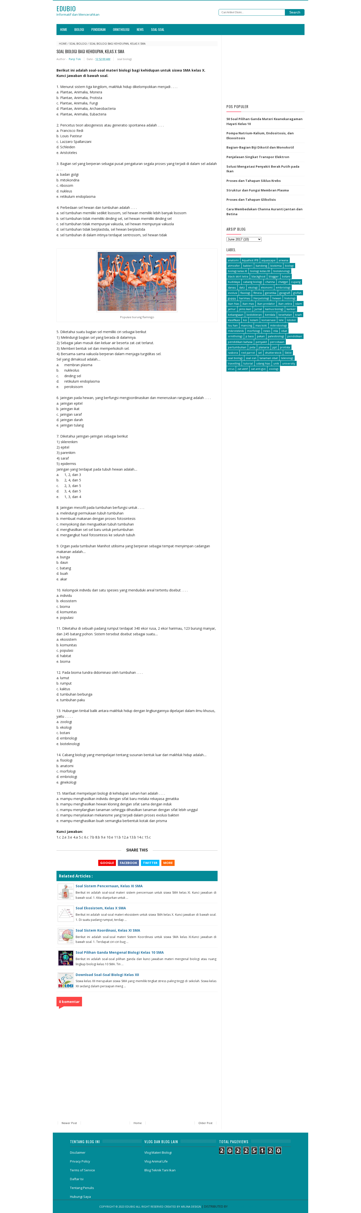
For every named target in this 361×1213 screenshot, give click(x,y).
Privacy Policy (80, 1161)
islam (298, 303)
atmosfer (234, 265)
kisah (298, 314)
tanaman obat (269, 358)
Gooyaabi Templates (245, 1206)
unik (276, 363)
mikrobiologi (278, 325)
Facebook (128, 863)
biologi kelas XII (260, 271)
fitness (257, 293)
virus (231, 369)
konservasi (269, 320)
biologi (289, 265)
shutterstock (273, 352)
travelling (234, 363)
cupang (296, 282)
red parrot (248, 352)
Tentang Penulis (82, 1188)
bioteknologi (281, 271)
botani (286, 276)
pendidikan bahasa (240, 342)
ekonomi (267, 287)
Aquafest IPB (250, 260)
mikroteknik (236, 331)
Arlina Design (191, 1206)
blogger (274, 276)
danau (232, 287)
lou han (233, 325)
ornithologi (235, 336)
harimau (244, 298)
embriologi (283, 287)
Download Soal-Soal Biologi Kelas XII (107, 974)
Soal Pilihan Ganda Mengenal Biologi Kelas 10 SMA (120, 952)
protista (285, 347)
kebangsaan (235, 314)
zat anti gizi (258, 369)
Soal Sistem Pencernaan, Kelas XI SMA (109, 886)
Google (107, 863)
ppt (274, 347)
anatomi (233, 260)
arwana (283, 260)
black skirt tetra (238, 276)
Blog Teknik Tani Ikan (160, 1170)
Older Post (205, 1123)
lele (281, 320)
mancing (246, 325)
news (266, 331)
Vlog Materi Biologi (158, 1152)
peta (252, 347)
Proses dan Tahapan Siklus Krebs (253, 180)
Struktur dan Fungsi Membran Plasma (257, 190)
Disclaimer (77, 1152)
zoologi (273, 369)
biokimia (276, 265)
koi (245, 320)
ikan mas (248, 303)
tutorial (248, 363)
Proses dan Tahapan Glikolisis (251, 199)
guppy (232, 298)
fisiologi (245, 293)
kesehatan (285, 314)
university (288, 363)
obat (284, 331)
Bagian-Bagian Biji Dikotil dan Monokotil (260, 147)
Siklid (288, 352)
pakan (261, 336)
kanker (291, 309)
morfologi (253, 331)
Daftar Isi (76, 1179)
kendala (270, 314)
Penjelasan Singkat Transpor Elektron (257, 157)
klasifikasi (234, 320)
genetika (270, 293)
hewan (276, 298)
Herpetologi (261, 298)
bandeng (261, 265)
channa (270, 282)
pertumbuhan (237, 347)
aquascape (269, 260)
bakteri (247, 265)
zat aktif (242, 369)
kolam (254, 320)
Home (63, 29)
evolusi (232, 293)
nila (275, 331)
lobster (291, 320)
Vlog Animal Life (156, 1161)
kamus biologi (274, 309)
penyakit (261, 342)
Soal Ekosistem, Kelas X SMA (101, 908)
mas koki (261, 325)
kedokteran (254, 314)
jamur (232, 309)
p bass (250, 336)
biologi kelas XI (237, 271)
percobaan (277, 342)
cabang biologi (252, 282)
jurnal (258, 309)
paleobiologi (276, 336)
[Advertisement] (265, 68)
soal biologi (78, 43)
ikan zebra (285, 303)
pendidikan (294, 336)
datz (242, 287)
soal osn (251, 358)
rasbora (233, 352)
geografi (284, 293)
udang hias (263, 363)
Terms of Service (82, 1170)
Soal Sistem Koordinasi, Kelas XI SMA (108, 930)
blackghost (258, 276)
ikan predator (266, 303)
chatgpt (283, 282)
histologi (289, 298)
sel (260, 352)
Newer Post (69, 1123)
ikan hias (233, 303)
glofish (297, 293)
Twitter (150, 863)
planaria (264, 347)
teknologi (287, 358)
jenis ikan (245, 309)
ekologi (253, 287)
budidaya (234, 282)
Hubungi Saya (80, 1196)
